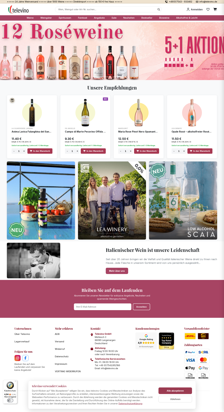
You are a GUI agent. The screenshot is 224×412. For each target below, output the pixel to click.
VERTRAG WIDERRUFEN (68, 371)
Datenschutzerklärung (130, 403)
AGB (57, 334)
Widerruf (60, 349)
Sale (114, 17)
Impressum (61, 363)
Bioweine (164, 17)
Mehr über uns (117, 271)
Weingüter (46, 17)
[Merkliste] (208, 9)
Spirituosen (65, 17)
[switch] (10, 400)
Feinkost (82, 17)
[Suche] (159, 9)
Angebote (99, 17)
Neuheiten (129, 17)
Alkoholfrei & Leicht (186, 17)
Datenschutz (62, 356)
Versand (59, 341)
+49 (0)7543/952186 (109, 365)
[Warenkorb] (215, 9)
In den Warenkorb (41, 151)
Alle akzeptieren (175, 390)
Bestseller (146, 17)
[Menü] (15, 382)
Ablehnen (175, 399)
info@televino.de (109, 368)
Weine (30, 17)
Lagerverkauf (21, 341)
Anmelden (141, 307)
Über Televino (22, 334)
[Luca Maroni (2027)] (12, 100)
